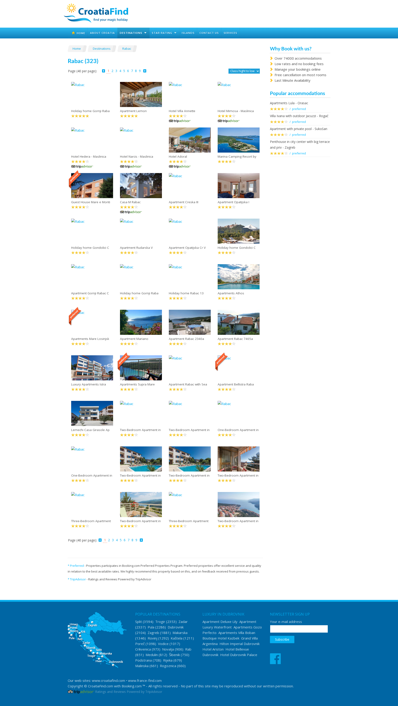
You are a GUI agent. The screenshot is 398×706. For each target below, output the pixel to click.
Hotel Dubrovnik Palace (238, 654)
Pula (151, 627)
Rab (188, 649)
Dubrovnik (176, 627)
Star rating (162, 33)
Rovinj (152, 638)
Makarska (180, 632)
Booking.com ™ (133, 686)
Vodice (163, 643)
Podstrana (143, 660)
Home (80, 33)
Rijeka (168, 660)
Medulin (152, 654)
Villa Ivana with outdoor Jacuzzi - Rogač (299, 116)
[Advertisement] (300, 235)
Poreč (140, 643)
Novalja (168, 649)
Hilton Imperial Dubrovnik (239, 643)
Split (138, 621)
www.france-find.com (145, 680)
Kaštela (176, 638)
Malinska (142, 665)
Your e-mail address (286, 621)
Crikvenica (143, 649)
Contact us (209, 33)
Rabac (127, 48)
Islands (188, 33)
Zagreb (153, 632)
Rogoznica (168, 665)
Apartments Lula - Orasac (289, 103)
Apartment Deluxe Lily (219, 621)
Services (230, 33)
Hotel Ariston (213, 649)
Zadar (183, 621)
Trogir (160, 621)
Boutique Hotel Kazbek (220, 638)
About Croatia (102, 33)
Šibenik (174, 654)
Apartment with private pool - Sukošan (298, 129)
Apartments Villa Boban (236, 632)
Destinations (131, 33)
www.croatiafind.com (108, 680)
